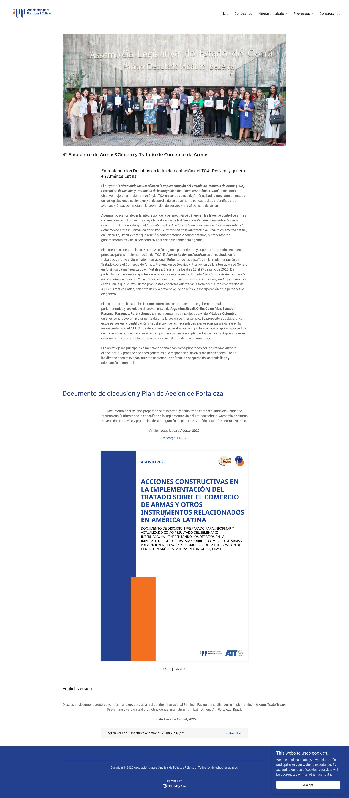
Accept (308, 785)
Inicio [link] (224, 13)
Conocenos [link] (243, 13)
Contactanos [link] (330, 13)
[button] (273, 13)
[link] (32, 13)
